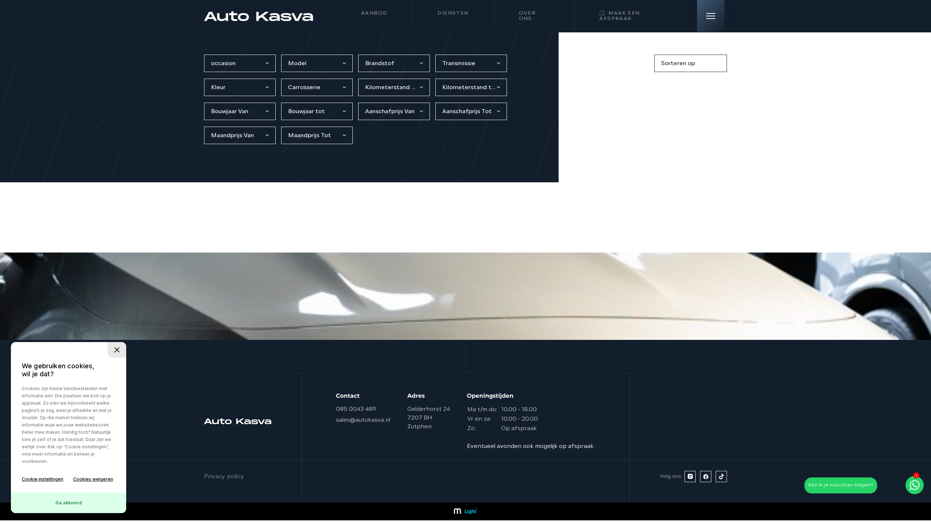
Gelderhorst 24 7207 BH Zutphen (428, 418)
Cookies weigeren (93, 479)
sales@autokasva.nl (363, 420)
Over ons (527, 16)
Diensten (452, 13)
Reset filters (629, 63)
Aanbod (374, 13)
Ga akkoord (68, 502)
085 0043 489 (356, 409)
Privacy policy (224, 477)
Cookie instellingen (42, 479)
